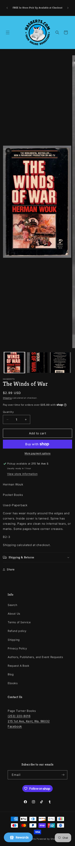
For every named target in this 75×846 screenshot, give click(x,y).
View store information (22, 473)
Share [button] (11, 569)
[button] (7, 32)
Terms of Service (19, 622)
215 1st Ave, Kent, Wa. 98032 (29, 721)
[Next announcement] (68, 8)
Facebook (15, 726)
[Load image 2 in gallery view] (37, 362)
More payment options (38, 453)
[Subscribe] (63, 774)
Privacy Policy (17, 648)
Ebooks (13, 683)
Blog (11, 674)
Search (12, 605)
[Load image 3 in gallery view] (60, 362)
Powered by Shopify (48, 839)
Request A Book (18, 665)
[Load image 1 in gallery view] (14, 362)
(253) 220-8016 (19, 716)
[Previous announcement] (7, 8)
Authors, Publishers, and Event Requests (35, 657)
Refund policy (17, 630)
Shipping (7, 398)
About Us (14, 613)
